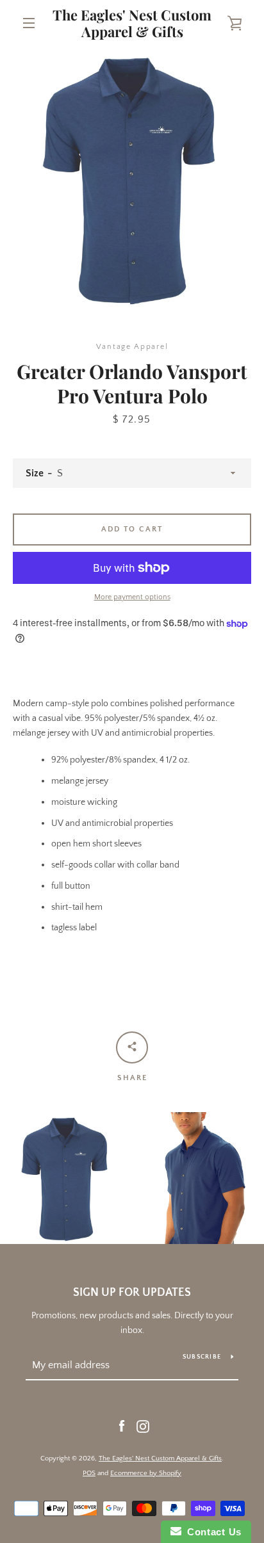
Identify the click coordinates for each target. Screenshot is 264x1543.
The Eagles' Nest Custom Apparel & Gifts (132, 23)
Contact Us (211, 1531)
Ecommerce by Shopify (145, 1473)
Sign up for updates (132, 1292)
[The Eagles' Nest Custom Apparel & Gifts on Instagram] (142, 1426)
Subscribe (202, 1357)
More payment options (132, 597)
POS (89, 1473)
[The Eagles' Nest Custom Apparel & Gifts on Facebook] (121, 1426)
